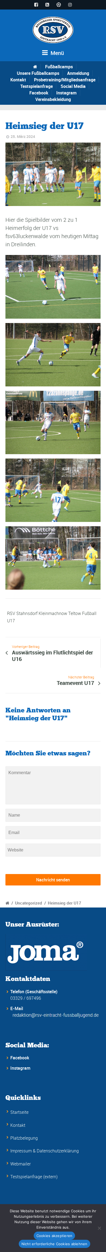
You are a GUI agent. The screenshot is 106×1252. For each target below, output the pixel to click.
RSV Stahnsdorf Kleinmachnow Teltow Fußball (51, 613)
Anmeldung (78, 73)
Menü (56, 53)
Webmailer (20, 1164)
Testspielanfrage (36, 86)
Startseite (19, 1112)
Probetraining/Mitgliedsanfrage (64, 80)
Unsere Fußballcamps (38, 73)
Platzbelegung (24, 1138)
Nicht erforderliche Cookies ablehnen (54, 1244)
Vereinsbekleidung (53, 99)
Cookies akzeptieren (54, 1235)
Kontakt (18, 80)
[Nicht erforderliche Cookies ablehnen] (99, 1228)
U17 (11, 621)
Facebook (38, 93)
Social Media (73, 86)
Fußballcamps (59, 67)
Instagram (66, 93)
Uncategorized (28, 903)
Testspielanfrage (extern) (34, 1177)
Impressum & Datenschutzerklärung (44, 1151)
